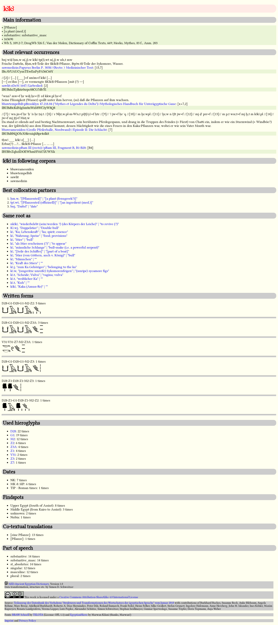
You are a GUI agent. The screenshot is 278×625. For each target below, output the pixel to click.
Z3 (12, 459)
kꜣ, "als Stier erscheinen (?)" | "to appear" (38, 243)
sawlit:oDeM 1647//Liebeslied (22, 86)
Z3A (13, 447)
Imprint (9, 620)
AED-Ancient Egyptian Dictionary (29, 583)
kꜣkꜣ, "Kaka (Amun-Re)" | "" (29, 286)
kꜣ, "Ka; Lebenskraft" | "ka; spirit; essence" (39, 232)
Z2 (12, 443)
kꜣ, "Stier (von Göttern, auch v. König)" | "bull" (42, 255)
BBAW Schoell (20, 614)
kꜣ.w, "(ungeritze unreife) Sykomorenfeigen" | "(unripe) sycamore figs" (59, 271)
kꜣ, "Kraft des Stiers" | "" (26, 263)
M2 (12, 439)
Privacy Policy (27, 620)
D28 (13, 431)
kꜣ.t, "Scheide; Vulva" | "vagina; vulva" (36, 275)
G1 (12, 435)
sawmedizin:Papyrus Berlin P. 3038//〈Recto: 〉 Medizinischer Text (47, 68)
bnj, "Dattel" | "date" (24, 206)
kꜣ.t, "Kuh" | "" (20, 283)
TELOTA (38, 614)
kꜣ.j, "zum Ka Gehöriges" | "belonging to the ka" (43, 267)
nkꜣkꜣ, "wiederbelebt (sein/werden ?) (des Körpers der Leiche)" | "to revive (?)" (64, 224)
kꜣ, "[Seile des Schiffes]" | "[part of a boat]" (39, 251)
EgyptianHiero (79, 614)
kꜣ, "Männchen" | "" (23, 259)
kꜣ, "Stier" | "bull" (21, 240)
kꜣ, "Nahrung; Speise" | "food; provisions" (38, 236)
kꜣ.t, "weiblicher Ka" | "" (26, 279)
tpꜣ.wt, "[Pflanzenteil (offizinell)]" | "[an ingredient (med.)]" (51, 202)
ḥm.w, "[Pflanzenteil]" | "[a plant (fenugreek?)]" (43, 199)
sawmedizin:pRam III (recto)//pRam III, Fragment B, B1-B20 (44, 148)
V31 (13, 455)
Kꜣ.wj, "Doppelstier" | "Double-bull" (34, 228)
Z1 (12, 451)
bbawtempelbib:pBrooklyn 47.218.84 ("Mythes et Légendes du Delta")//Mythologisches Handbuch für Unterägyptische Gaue (89, 104)
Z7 (12, 462)
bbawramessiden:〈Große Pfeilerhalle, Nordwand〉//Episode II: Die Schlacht (54, 130)
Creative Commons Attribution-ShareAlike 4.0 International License (98, 597)
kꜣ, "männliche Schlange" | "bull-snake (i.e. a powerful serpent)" (54, 247)
